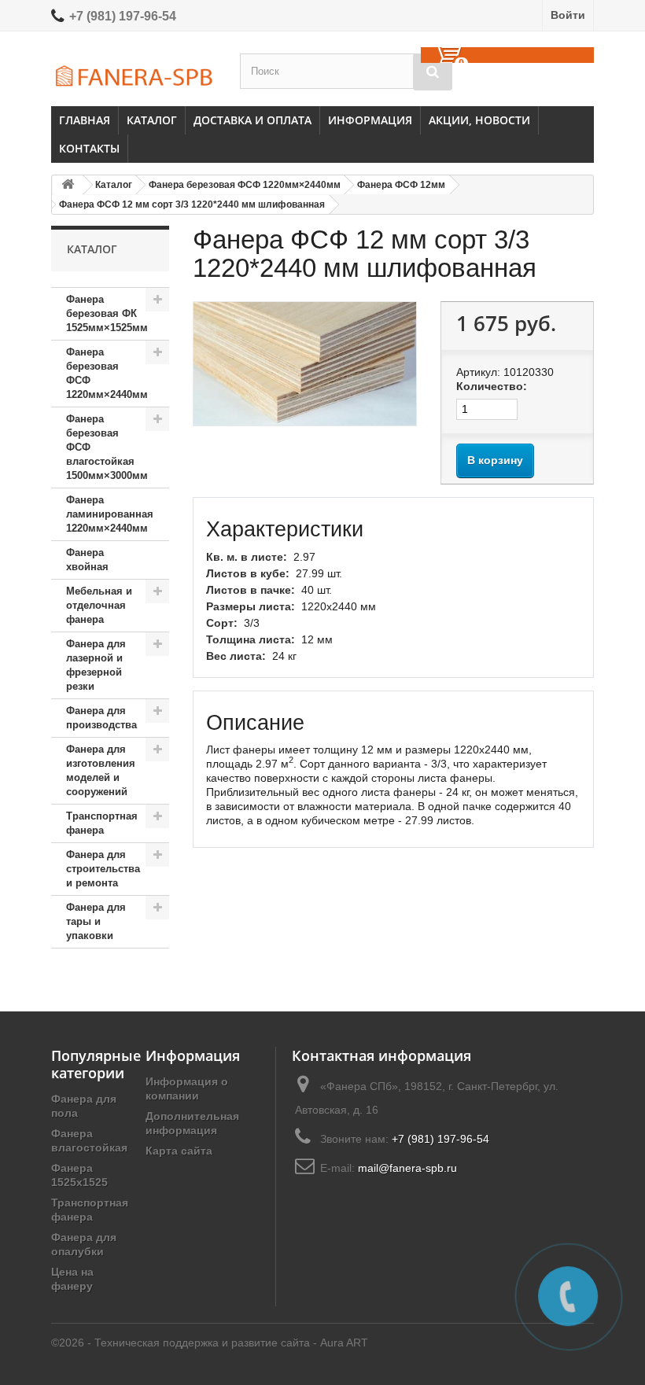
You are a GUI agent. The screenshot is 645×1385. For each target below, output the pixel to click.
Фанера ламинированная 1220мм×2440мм (109, 514)
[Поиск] (432, 71)
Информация (370, 119)
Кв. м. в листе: (246, 557)
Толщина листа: (250, 639)
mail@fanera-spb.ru (407, 1168)
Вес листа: (236, 656)
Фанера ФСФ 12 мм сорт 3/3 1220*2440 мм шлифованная (192, 204)
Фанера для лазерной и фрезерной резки (96, 665)
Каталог (152, 119)
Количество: (491, 386)
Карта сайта (179, 1150)
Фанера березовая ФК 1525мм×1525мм (107, 313)
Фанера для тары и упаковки (96, 921)
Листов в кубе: (247, 573)
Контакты (89, 148)
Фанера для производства (101, 718)
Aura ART (344, 1342)
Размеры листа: (250, 606)
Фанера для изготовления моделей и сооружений (100, 770)
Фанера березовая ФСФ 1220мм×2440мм (245, 184)
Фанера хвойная (87, 560)
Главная (84, 119)
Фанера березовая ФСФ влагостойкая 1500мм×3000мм (107, 447)
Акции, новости (479, 119)
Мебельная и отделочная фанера (99, 605)
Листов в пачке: (250, 590)
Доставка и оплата (252, 119)
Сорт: (222, 623)
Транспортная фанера (102, 823)
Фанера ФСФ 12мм (401, 184)
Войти (568, 15)
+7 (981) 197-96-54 (122, 16)
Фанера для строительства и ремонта (103, 869)
